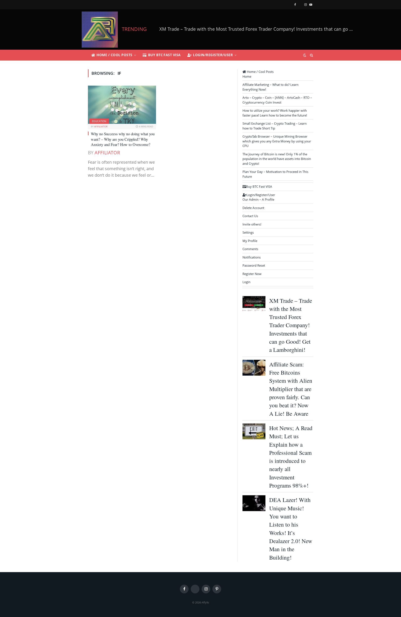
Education (99, 121)
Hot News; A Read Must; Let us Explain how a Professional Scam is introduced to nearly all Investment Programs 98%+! (290, 456)
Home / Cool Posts (114, 55)
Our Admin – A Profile (258, 199)
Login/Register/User (213, 55)
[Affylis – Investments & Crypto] (99, 29)
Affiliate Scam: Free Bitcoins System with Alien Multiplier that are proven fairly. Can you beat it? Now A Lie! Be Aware (259, 29)
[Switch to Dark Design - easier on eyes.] (304, 55)
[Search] (311, 55)
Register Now (251, 274)
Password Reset (253, 265)
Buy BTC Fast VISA (164, 55)
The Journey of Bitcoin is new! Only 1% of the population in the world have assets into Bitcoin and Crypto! (276, 159)
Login (246, 282)
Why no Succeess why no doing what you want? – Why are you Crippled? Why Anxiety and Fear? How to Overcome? (123, 139)
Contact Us (250, 216)
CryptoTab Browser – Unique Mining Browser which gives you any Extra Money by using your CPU (276, 141)
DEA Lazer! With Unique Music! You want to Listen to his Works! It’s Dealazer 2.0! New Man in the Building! (290, 528)
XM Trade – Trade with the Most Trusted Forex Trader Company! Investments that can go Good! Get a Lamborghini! (290, 325)
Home (246, 76)
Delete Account (253, 208)
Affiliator (101, 126)
